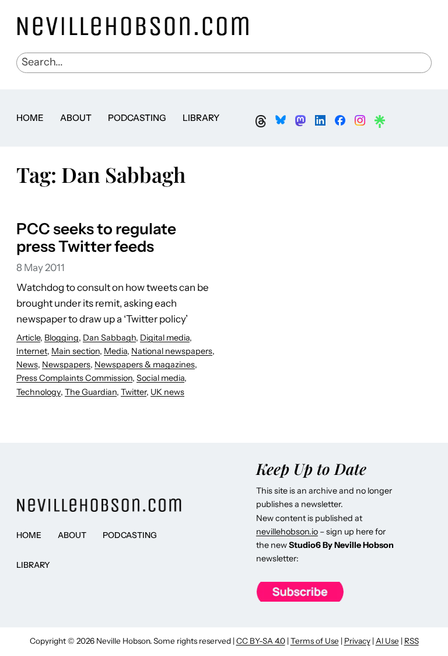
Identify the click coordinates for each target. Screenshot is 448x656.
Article (28, 337)
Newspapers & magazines (144, 364)
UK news (167, 392)
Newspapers (66, 364)
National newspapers (171, 351)
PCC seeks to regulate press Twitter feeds (96, 238)
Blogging (61, 337)
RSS (411, 640)
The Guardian (91, 392)
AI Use (387, 640)
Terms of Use (314, 640)
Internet (31, 351)
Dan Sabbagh (109, 337)
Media (115, 351)
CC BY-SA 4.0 (260, 640)
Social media (160, 378)
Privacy (357, 640)
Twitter (133, 392)
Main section (75, 351)
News (27, 364)
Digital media (165, 337)
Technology (38, 392)
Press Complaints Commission (74, 378)
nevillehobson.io (287, 531)
